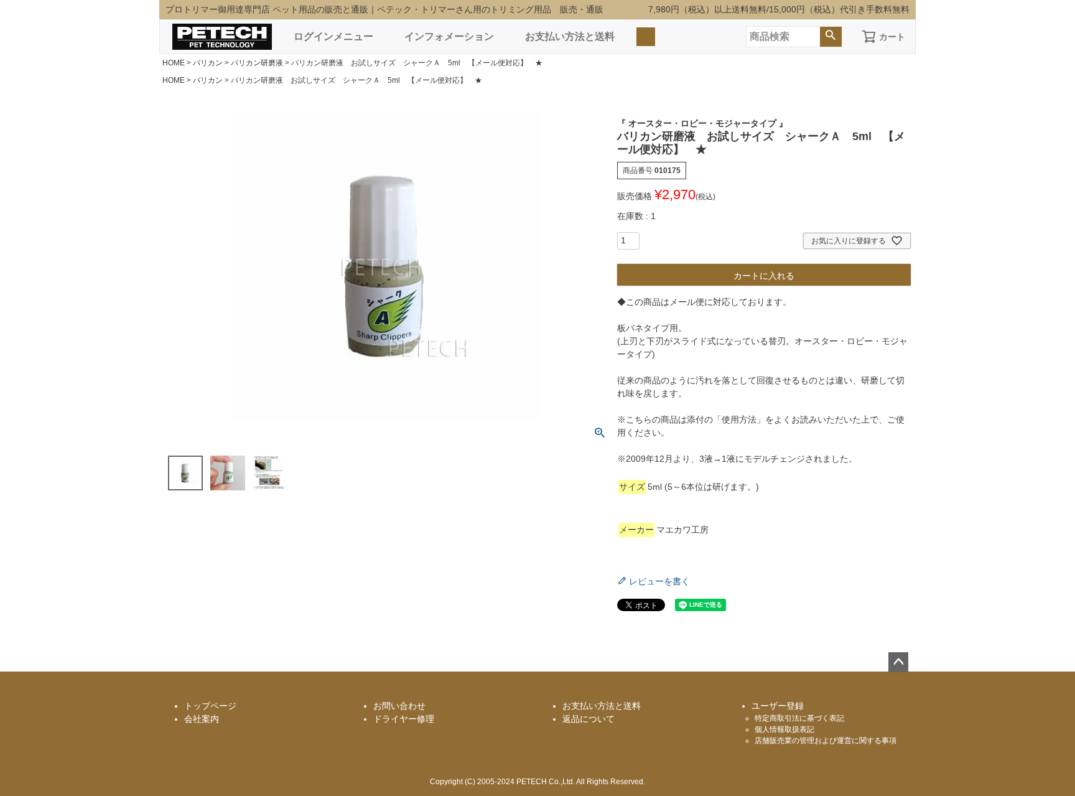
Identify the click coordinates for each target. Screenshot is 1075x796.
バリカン (208, 63)
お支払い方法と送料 (570, 36)
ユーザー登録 (778, 706)
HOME (173, 63)
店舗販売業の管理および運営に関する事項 (825, 740)
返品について (588, 719)
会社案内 (201, 719)
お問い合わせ (399, 706)
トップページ (210, 706)
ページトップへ (898, 662)
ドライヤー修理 (403, 719)
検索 (831, 37)
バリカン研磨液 (257, 63)
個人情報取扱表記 (784, 729)
